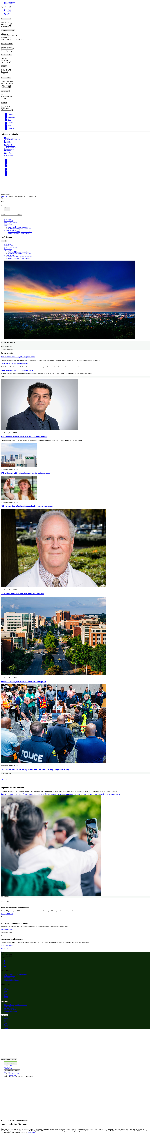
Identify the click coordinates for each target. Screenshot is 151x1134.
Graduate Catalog (6, 49)
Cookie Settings (11, 1063)
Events (3, 74)
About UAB (4, 1015)
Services (3, 58)
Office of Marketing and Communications (15, 974)
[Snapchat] (6, 171)
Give (5, 991)
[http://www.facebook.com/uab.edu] (4, 960)
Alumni (3, 66)
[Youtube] (6, 169)
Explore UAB (4, 194)
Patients (3, 102)
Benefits (3, 72)
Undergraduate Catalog (8, 36)
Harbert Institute (6, 97)
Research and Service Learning (10, 39)
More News (7, 225)
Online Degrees (6, 51)
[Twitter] (6, 163)
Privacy (7, 1067)
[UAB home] (75, 193)
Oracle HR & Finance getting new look (15, 363)
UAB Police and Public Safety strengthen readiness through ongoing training (35, 769)
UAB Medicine (5, 106)
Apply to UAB (5, 24)
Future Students (5, 18)
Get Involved (5, 70)
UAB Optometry (6, 110)
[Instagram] (6, 166)
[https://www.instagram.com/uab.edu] (4, 963)
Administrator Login (13, 1073)
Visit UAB (4, 22)
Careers (6, 996)
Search (2, 213)
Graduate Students (6, 43)
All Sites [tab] (7, 209)
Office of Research (7, 95)
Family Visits (5, 62)
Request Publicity (9, 977)
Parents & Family (6, 55)
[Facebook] (6, 160)
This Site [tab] (7, 208)
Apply (6, 988)
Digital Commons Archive (11, 980)
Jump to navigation (9, 2)
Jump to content (8, 3)
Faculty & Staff (5, 77)
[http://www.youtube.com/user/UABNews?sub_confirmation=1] (5, 967)
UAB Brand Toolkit (9, 976)
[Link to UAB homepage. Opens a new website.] (16, 1033)
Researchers (4, 91)
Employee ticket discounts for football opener (17, 370)
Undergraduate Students (7, 30)
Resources (4, 60)
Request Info (5, 26)
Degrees (6, 989)
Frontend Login (12, 1075)
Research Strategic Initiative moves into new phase (23, 681)
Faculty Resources (6, 85)
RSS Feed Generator (10, 979)
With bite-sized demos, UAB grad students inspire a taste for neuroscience (27, 506)
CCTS (3, 98)
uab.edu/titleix (31, 1132)
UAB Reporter (5, 196)
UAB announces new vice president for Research (22, 593)
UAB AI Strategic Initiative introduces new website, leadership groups (25, 473)
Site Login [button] (7, 1072)
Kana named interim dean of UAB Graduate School (24, 437)
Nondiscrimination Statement (8, 1059)
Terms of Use (8, 1068)
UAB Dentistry (5, 108)
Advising (3, 34)
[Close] (10, 7)
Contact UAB (9, 1065)
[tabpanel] (75, 214)
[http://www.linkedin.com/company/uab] (4, 962)
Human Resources (6, 83)
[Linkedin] (6, 174)
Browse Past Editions (6, 929)
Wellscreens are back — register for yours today (18, 357)
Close (3, 241)
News (5, 992)
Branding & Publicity (10, 230)
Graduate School (6, 47)
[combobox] (9, 215)
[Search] (2, 198)
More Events (4, 779)
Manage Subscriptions (7, 945)
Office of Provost (6, 81)
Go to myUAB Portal (7, 914)
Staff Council (5, 87)
